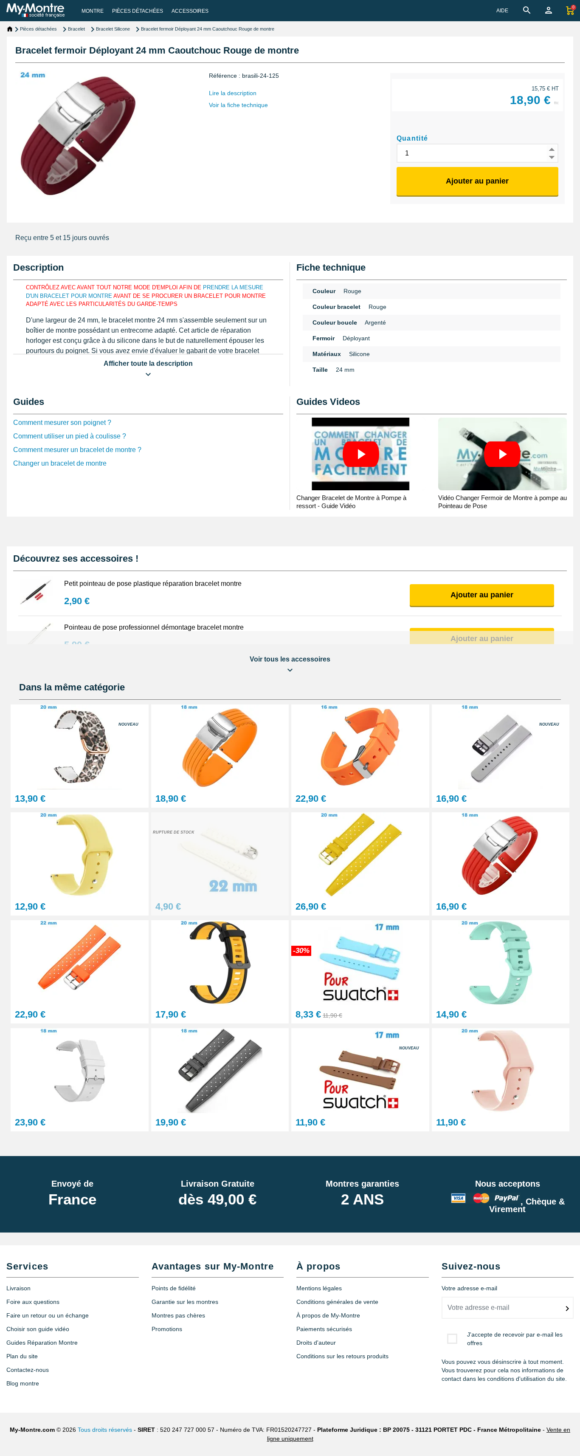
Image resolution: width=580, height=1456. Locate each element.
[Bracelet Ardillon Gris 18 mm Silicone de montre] (501, 746)
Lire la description (232, 93)
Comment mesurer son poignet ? (62, 422)
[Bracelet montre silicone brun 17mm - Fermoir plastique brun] (360, 1070)
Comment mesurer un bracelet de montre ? (77, 449)
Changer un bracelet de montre (60, 463)
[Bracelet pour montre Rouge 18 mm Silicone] (501, 854)
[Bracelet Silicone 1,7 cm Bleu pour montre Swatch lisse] (360, 962)
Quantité (412, 138)
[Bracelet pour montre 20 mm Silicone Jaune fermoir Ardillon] (360, 854)
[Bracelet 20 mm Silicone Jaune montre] (80, 854)
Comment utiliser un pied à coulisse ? (69, 436)
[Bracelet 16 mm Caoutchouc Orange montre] (360, 746)
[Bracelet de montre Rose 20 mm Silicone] (501, 1070)
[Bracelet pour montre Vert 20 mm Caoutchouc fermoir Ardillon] (501, 962)
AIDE (502, 11)
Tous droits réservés (105, 1429)
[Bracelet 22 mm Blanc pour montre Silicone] (220, 854)
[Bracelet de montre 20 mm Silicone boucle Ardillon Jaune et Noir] (220, 962)
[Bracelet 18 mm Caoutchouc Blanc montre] (80, 1070)
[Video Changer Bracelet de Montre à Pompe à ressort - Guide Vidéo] (360, 454)
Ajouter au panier (477, 181)
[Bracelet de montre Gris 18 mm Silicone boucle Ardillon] (220, 1070)
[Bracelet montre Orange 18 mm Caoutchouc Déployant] (220, 746)
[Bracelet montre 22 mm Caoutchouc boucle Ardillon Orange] (80, 962)
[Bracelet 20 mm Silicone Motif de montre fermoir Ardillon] (80, 746)
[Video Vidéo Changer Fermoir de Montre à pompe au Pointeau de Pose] (502, 454)
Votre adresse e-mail (469, 1288)
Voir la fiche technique (238, 105)
